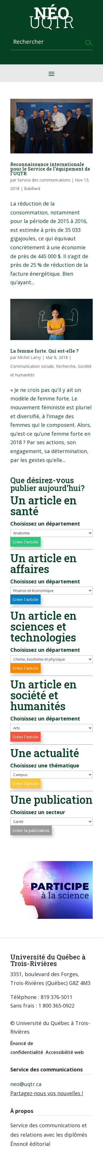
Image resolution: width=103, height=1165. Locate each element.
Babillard (32, 188)
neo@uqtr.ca (25, 1084)
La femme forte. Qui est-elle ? (44, 351)
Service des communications (43, 180)
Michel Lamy (29, 357)
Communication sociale (32, 366)
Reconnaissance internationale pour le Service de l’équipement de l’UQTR (50, 168)
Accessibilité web (64, 1052)
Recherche (66, 366)
